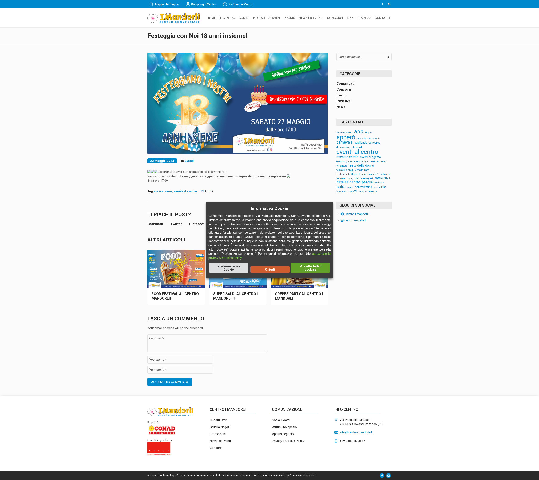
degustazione (343, 147)
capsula (376, 139)
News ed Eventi (220, 441)
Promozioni (218, 434)
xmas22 (363, 192)
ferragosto (341, 166)
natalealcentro (348, 182)
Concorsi (343, 89)
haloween (341, 178)
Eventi (189, 161)
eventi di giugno (344, 162)
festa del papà (362, 170)
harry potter (353, 178)
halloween (385, 174)
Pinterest (196, 224)
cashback (360, 142)
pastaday (379, 183)
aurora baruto (363, 139)
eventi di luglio (361, 162)
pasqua (367, 182)
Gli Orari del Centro (240, 4)
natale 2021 (382, 178)
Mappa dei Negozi (167, 4)
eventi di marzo (378, 162)
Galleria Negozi (220, 427)
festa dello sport (344, 170)
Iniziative (343, 101)
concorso (374, 142)
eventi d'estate (347, 157)
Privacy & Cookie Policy (160, 475)
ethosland (357, 147)
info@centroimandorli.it (356, 432)
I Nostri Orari (218, 420)
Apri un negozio (283, 434)
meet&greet (367, 178)
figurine (363, 174)
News (340, 107)
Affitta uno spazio (284, 427)
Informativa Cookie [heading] (269, 208)
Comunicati (345, 83)
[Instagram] (388, 4)
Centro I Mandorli (356, 214)
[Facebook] (382, 4)
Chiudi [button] (270, 269)
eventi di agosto (370, 157)
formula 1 (373, 174)
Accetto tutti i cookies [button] (310, 267)
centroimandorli (355, 220)
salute (350, 187)
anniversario (163, 191)
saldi (340, 186)
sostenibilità (380, 187)
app (358, 131)
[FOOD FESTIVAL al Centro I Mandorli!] (176, 269)
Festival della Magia (346, 174)
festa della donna (361, 165)
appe (368, 132)
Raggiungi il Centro (203, 4)
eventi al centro (185, 191)
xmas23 (373, 192)
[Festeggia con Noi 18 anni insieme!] (237, 103)
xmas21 (352, 191)
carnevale (344, 142)
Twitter (176, 224)
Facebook (155, 224)
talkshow (341, 192)
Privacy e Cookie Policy (288, 441)
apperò (345, 137)
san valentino (363, 187)
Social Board (281, 420)
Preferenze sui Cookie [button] (228, 267)
